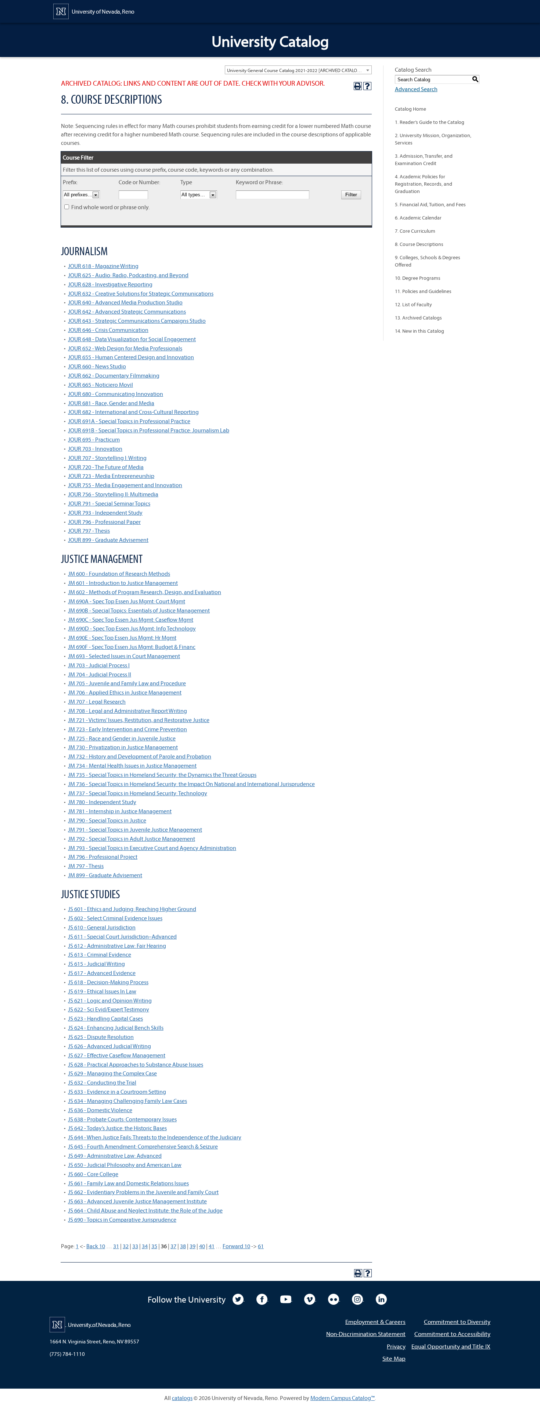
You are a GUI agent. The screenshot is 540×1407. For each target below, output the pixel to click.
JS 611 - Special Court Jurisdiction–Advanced (122, 936)
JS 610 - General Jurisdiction (102, 927)
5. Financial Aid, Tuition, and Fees (430, 204)
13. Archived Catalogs (418, 317)
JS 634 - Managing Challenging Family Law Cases (127, 1100)
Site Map (394, 1358)
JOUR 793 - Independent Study (105, 512)
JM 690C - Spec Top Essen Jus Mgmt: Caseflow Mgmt (130, 619)
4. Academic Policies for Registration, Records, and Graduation (423, 183)
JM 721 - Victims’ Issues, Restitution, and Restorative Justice (138, 720)
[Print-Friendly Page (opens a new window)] (358, 86)
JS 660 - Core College (93, 1174)
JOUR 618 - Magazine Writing (103, 265)
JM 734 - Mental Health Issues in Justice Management (132, 765)
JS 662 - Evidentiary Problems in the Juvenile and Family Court (143, 1192)
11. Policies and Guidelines (423, 291)
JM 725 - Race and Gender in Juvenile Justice (122, 738)
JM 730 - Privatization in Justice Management (123, 747)
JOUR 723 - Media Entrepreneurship (111, 475)
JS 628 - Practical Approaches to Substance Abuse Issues (135, 1064)
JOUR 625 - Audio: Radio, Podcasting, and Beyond (128, 275)
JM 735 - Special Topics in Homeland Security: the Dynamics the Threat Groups (162, 774)
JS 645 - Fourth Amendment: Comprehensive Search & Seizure (143, 1146)
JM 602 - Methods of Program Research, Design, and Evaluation (144, 592)
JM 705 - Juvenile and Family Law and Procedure (127, 683)
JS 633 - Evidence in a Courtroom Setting (117, 1091)
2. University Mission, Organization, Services (433, 139)
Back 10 (95, 1246)
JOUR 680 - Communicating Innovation (115, 393)
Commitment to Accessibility (452, 1334)
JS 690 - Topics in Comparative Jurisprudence (122, 1219)
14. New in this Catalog (419, 331)
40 (202, 1246)
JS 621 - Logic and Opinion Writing (110, 1000)
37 (173, 1246)
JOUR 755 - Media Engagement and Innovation (125, 485)
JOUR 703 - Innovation (95, 448)
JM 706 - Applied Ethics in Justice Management (124, 692)
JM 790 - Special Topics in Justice (107, 820)
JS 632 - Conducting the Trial (102, 1082)
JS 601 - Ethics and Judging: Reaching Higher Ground (132, 909)
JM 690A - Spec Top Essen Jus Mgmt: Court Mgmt (126, 601)
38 (183, 1246)
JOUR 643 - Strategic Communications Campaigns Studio (137, 320)
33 (135, 1246)
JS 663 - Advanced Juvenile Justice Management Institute (137, 1201)
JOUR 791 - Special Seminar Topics (109, 503)
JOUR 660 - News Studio (97, 366)
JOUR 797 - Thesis (89, 530)
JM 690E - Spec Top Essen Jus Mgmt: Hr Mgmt (122, 637)
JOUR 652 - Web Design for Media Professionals (125, 348)
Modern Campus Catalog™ (342, 1397)
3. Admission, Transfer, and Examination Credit (424, 160)
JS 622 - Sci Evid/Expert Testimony (108, 1009)
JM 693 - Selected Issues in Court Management (124, 656)
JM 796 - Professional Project (102, 856)
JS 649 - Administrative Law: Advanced (115, 1155)
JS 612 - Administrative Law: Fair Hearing (117, 945)
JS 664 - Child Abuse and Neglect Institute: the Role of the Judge (145, 1210)
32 (126, 1246)
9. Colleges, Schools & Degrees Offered (427, 261)
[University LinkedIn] (381, 1298)
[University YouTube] (286, 1298)
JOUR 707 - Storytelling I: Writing (107, 457)
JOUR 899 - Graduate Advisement (108, 539)
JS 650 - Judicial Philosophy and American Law (124, 1164)
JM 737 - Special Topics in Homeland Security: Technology (137, 793)
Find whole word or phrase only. (110, 207)
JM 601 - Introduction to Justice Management (123, 582)
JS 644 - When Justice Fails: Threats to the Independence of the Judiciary (154, 1137)
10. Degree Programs (417, 278)
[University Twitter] (239, 1298)
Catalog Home (410, 109)
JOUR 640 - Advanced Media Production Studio (125, 302)
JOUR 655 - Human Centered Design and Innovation (131, 357)
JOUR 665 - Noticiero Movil (100, 384)
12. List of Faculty (413, 304)
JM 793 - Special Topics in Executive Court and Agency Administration (152, 847)
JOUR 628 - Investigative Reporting (110, 284)
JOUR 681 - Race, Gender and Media (111, 403)
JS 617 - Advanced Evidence (102, 972)
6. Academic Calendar (418, 217)
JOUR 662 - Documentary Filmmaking (113, 375)
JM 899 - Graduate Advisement (105, 875)
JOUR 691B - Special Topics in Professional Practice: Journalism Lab (148, 430)
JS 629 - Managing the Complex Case (112, 1073)
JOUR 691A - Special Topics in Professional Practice (129, 421)
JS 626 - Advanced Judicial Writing (109, 1046)
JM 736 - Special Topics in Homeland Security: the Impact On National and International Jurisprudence (191, 784)
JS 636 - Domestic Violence (100, 1110)
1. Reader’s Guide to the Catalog (429, 122)
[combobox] (298, 69)
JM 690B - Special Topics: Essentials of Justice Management (139, 610)
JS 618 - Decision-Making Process (108, 982)
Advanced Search (416, 89)
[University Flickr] (334, 1298)
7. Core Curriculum (415, 231)
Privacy (396, 1346)
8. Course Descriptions (419, 244)
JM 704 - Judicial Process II (99, 674)
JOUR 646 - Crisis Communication (108, 329)
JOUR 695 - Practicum (94, 439)
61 (261, 1246)
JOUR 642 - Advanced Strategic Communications (127, 311)
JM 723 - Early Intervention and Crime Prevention (127, 729)
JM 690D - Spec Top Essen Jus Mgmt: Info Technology (132, 628)
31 (116, 1246)
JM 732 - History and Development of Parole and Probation (139, 756)
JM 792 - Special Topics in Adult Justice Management (131, 838)
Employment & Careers (375, 1321)
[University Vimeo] (310, 1298)
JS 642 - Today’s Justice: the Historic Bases (117, 1128)
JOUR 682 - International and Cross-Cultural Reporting (133, 411)
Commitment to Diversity (457, 1321)
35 (154, 1246)
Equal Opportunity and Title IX (450, 1346)
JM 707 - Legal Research (97, 701)
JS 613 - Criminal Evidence (99, 954)
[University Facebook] (262, 1298)
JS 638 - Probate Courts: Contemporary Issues (122, 1119)
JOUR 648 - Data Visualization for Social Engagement (132, 339)
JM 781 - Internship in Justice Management (120, 811)
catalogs (182, 1397)
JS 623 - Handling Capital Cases (105, 1018)
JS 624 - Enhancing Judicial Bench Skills (115, 1027)
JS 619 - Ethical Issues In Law (102, 991)
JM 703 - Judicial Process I (99, 665)
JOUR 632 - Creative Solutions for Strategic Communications (140, 293)
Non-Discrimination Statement (366, 1334)
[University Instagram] (358, 1298)
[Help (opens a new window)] (367, 86)
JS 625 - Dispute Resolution (101, 1036)
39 (192, 1246)
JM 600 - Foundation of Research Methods (119, 573)
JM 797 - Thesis (86, 865)
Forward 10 (236, 1246)
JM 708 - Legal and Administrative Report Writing (127, 710)
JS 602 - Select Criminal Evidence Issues (115, 918)
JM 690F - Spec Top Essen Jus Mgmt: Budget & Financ (131, 646)
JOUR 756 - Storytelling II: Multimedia (113, 494)
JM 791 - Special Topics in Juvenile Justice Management (135, 829)
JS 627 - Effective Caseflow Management (116, 1055)
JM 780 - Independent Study (102, 802)
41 (212, 1246)
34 (145, 1246)
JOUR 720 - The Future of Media (106, 467)
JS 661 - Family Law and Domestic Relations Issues (128, 1183)
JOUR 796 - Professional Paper (104, 521)
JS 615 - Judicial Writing (96, 963)
